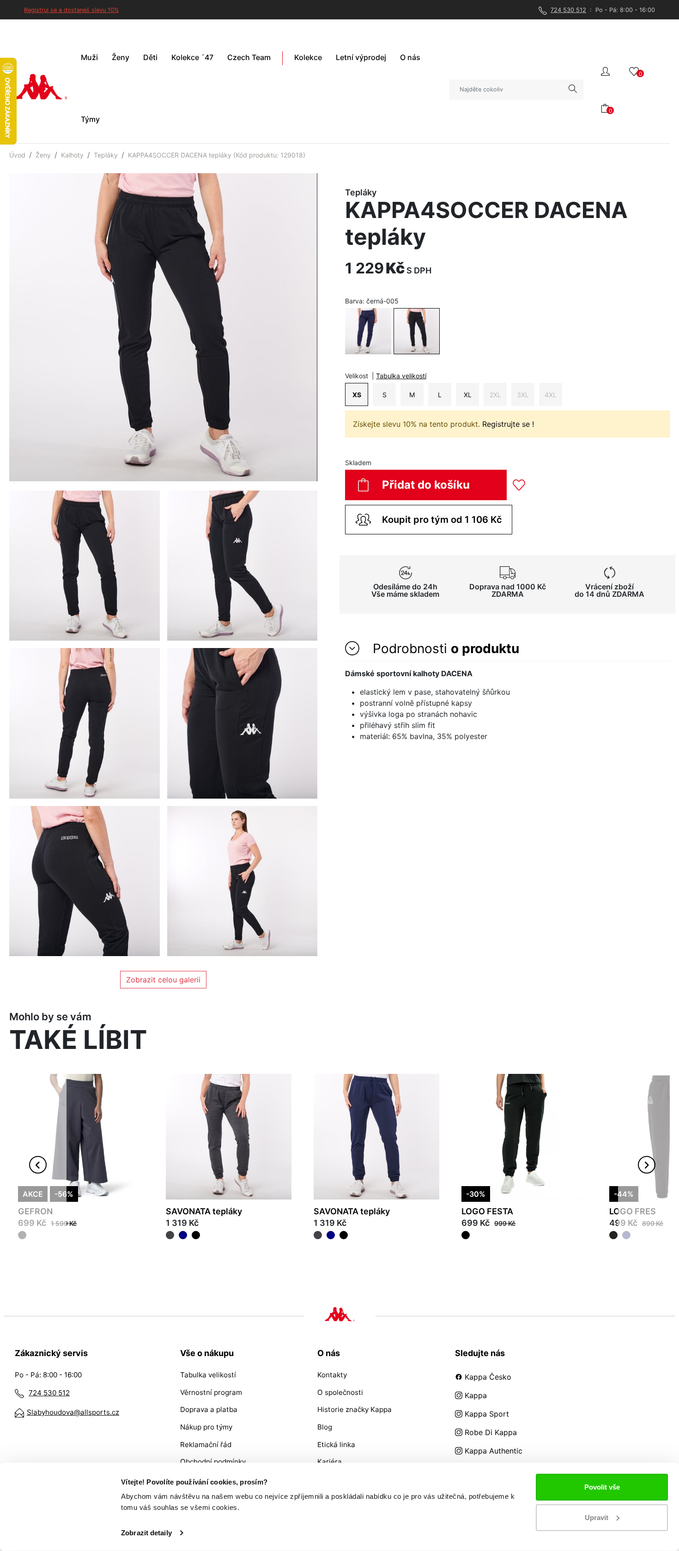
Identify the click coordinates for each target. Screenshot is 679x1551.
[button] (605, 70)
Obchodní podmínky (213, 1461)
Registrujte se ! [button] (508, 424)
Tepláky (106, 155)
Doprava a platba (208, 1409)
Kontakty (332, 1374)
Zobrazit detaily (146, 1533)
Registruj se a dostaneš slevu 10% (71, 9)
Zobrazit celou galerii (163, 979)
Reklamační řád (205, 1444)
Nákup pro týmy (206, 1427)
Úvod (17, 155)
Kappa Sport (485, 1413)
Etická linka (336, 1444)
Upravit (596, 1517)
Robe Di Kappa (489, 1432)
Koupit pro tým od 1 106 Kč (442, 519)
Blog (324, 1427)
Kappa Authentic (492, 1450)
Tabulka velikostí (401, 376)
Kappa (474, 1395)
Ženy (43, 155)
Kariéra (329, 1461)
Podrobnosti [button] (444, 648)
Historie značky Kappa (354, 1409)
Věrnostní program (211, 1392)
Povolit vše (602, 1487)
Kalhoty (72, 155)
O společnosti (340, 1392)
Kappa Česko (486, 1376)
